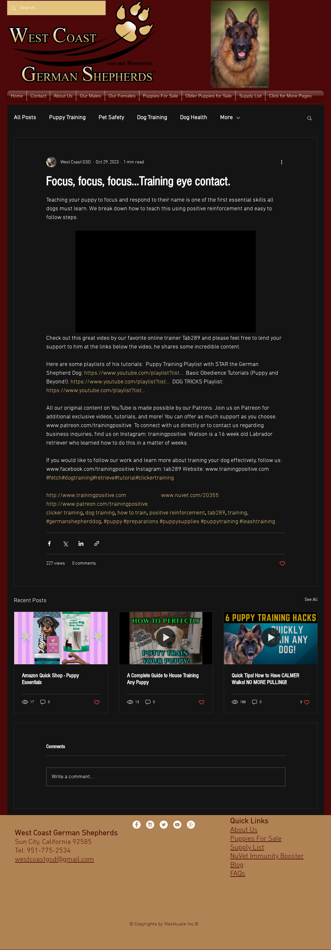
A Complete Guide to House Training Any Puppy (163, 679)
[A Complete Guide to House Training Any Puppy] (166, 638)
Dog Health (193, 117)
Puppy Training (67, 117)
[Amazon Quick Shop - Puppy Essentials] (61, 638)
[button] (309, 117)
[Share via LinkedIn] (81, 543)
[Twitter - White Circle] (164, 825)
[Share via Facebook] (49, 543)
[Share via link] (97, 543)
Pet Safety (111, 117)
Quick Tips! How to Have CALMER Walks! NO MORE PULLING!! (265, 679)
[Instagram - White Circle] (150, 825)
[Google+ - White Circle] (191, 825)
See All (311, 599)
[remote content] (165, 282)
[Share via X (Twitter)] (65, 543)
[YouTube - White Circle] (177, 825)
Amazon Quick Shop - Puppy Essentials (50, 679)
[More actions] (281, 162)
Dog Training (152, 117)
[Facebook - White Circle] (137, 825)
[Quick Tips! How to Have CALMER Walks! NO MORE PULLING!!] (270, 638)
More (226, 117)
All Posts (25, 117)
